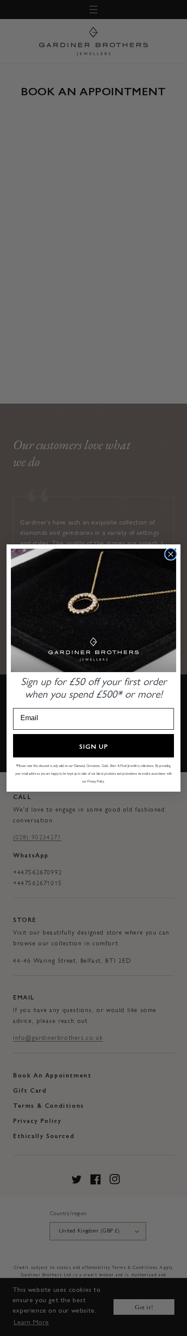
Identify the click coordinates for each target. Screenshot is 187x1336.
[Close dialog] (170, 554)
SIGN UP (93, 745)
